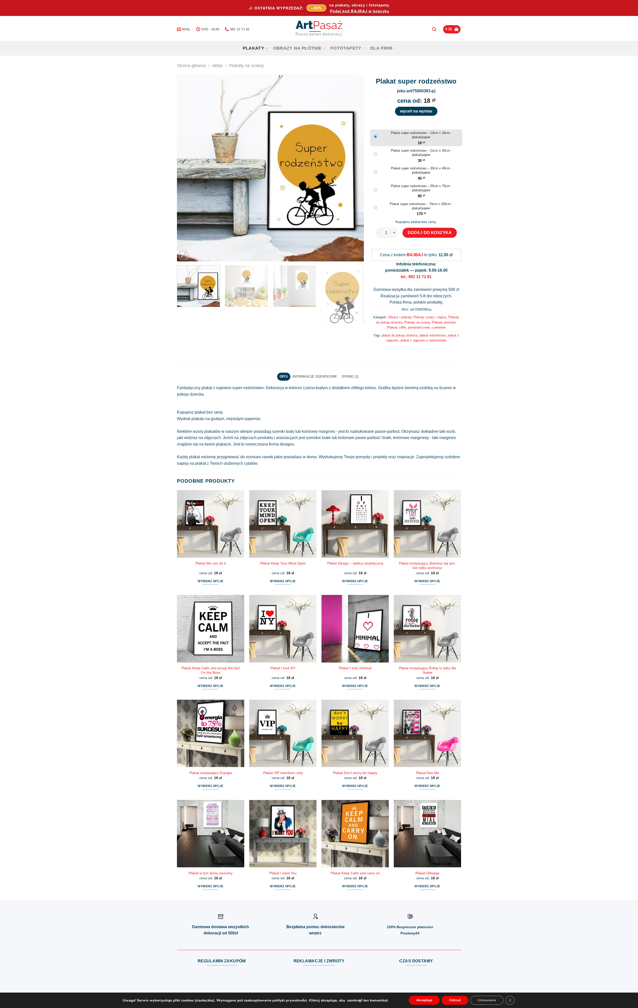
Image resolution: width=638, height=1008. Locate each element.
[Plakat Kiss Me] (427, 733)
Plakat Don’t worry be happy (355, 773)
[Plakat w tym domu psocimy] (210, 833)
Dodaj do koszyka (430, 232)
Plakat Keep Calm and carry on (355, 873)
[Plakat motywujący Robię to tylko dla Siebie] (427, 628)
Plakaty (253, 48)
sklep (217, 65)
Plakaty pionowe (444, 322)
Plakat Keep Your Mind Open (283, 563)
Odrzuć (455, 1000)
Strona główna (191, 65)
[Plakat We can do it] (210, 524)
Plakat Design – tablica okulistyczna (355, 563)
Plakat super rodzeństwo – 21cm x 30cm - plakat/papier (421, 153)
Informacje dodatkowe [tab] (315, 376)
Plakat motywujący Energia (210, 773)
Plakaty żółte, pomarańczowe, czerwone (416, 327)
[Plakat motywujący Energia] (210, 733)
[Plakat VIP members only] (283, 733)
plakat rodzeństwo (432, 335)
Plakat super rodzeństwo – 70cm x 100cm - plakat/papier (421, 206)
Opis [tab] (284, 376)
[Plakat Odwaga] (427, 833)
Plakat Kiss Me (427, 773)
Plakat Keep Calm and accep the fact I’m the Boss (210, 670)
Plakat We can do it (210, 563)
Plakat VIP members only (283, 773)
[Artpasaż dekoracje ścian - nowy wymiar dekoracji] (319, 28)
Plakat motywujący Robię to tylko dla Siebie (427, 670)
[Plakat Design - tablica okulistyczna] (355, 524)
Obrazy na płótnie (297, 48)
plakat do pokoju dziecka (399, 335)
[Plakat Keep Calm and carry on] (355, 833)
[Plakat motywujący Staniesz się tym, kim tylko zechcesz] (427, 524)
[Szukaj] (434, 29)
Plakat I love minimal (355, 668)
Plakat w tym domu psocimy (211, 873)
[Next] (353, 168)
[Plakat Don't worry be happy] (355, 733)
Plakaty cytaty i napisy (429, 317)
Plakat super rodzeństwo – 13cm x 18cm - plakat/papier (421, 135)
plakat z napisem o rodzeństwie (423, 340)
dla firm (381, 48)
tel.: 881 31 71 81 (416, 277)
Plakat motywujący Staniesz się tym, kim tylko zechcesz (427, 565)
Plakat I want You (283, 873)
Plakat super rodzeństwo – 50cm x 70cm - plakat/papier (421, 188)
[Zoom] (183, 255)
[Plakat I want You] (283, 833)
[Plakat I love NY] (283, 628)
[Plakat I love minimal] (355, 628)
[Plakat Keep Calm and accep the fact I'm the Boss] (210, 628)
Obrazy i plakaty (399, 317)
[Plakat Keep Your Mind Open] (283, 524)
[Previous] (186, 168)
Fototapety (345, 48)
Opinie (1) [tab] (350, 376)
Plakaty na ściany (246, 65)
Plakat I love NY (282, 668)
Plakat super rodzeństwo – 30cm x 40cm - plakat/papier (421, 170)
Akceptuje (424, 1000)
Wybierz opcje (211, 581)
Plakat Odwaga (427, 873)
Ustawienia (487, 1000)
